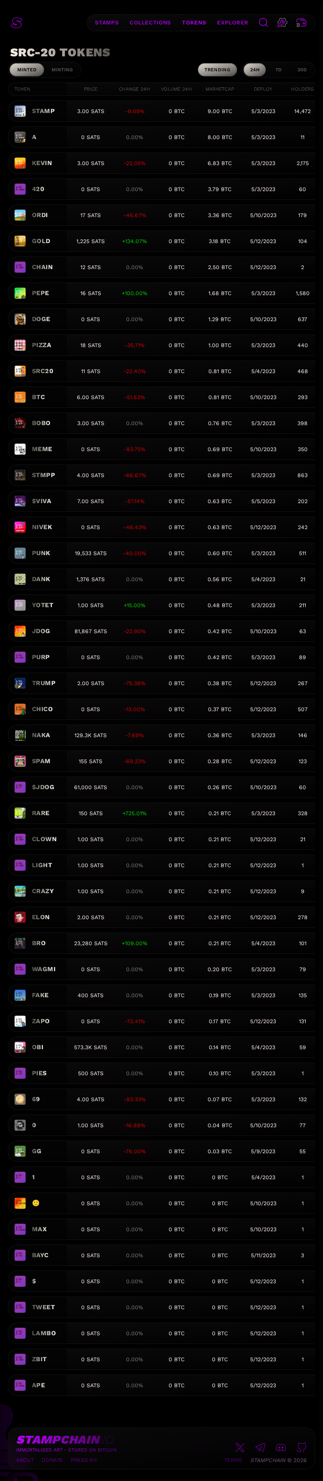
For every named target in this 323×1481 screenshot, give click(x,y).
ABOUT (25, 1460)
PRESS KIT (84, 1460)
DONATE (52, 1460)
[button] (16, 23)
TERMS (233, 1460)
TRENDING (217, 69)
